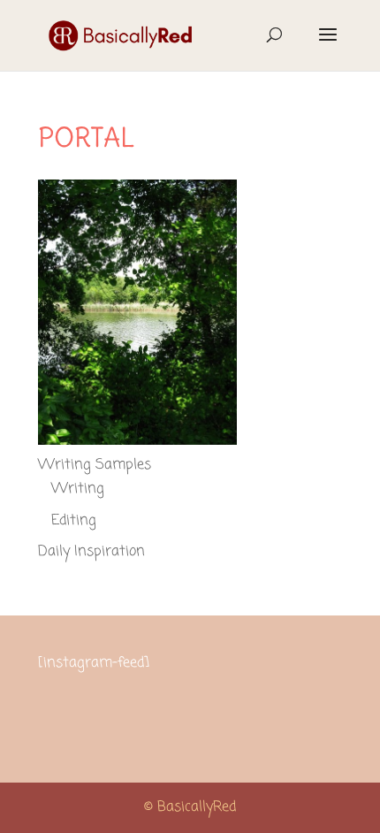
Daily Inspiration (91, 551)
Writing (77, 489)
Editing (73, 520)
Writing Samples (94, 465)
